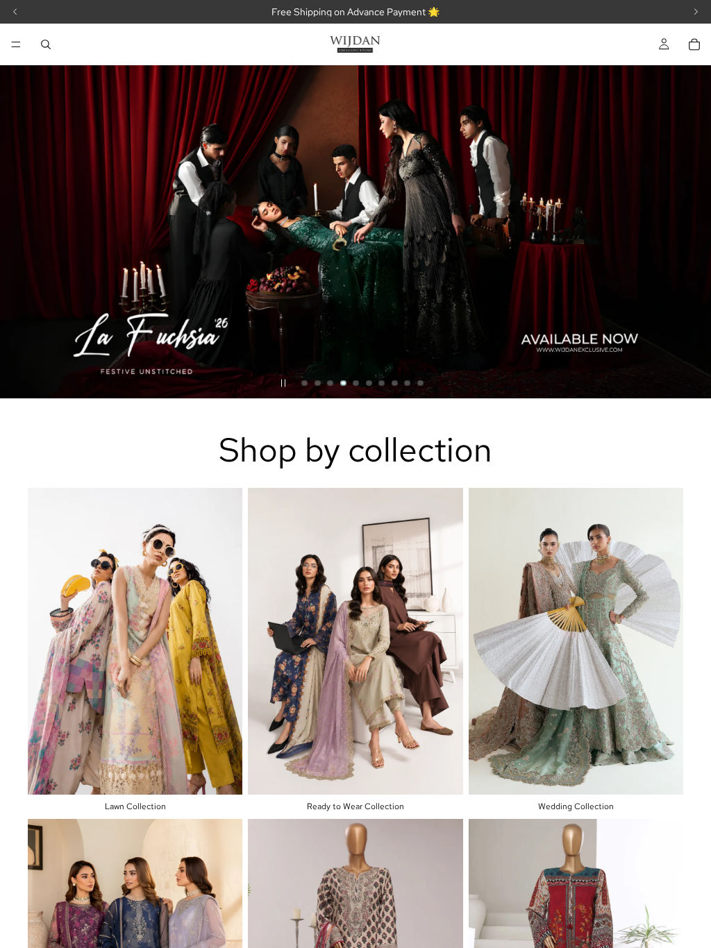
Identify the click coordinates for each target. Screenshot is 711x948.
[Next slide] (688, 232)
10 (421, 383)
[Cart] (694, 44)
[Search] (46, 44)
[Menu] (16, 44)
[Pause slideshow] (283, 383)
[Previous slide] (22, 232)
